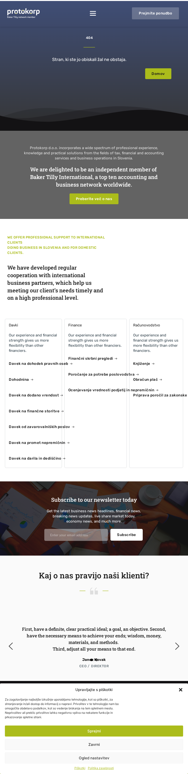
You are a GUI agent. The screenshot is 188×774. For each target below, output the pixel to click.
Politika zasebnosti (101, 768)
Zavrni (94, 744)
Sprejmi (94, 731)
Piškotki (79, 768)
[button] (180, 689)
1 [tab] (91, 660)
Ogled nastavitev (94, 758)
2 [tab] (96, 660)
